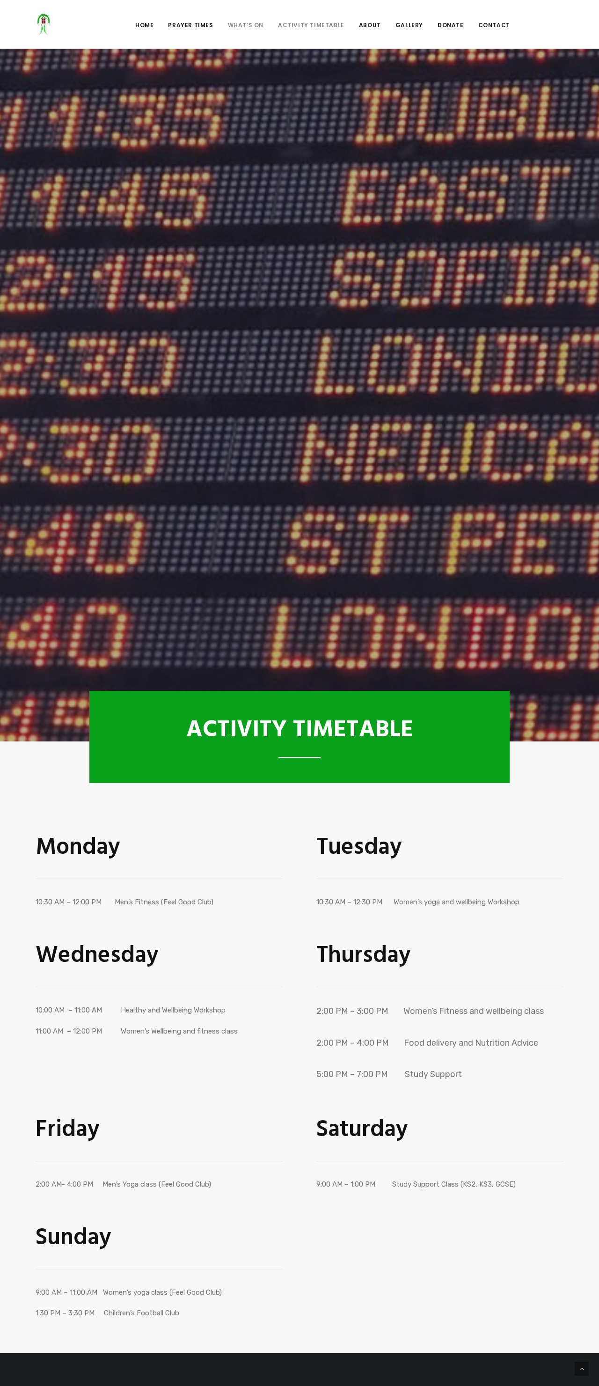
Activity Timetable (311, 25)
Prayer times (190, 25)
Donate (451, 25)
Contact (494, 25)
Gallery (409, 25)
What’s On (245, 25)
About (370, 25)
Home (144, 25)
